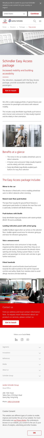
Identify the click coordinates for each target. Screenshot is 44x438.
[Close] (40, 3)
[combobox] (15, 13)
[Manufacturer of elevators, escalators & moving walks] (5, 21)
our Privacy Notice (20, 420)
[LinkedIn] (16, 339)
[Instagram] (22, 339)
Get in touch (10, 323)
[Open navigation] (40, 21)
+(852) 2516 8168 (13, 402)
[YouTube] (27, 339)
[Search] (34, 21)
